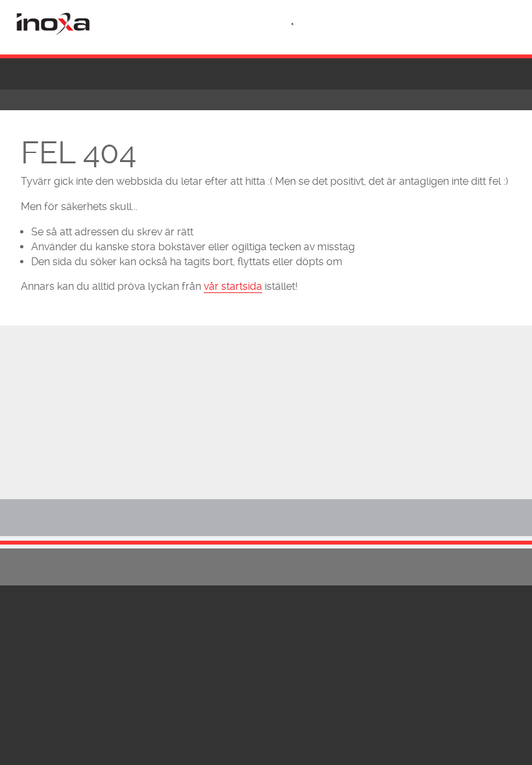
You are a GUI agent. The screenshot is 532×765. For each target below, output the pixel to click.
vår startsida (233, 286)
